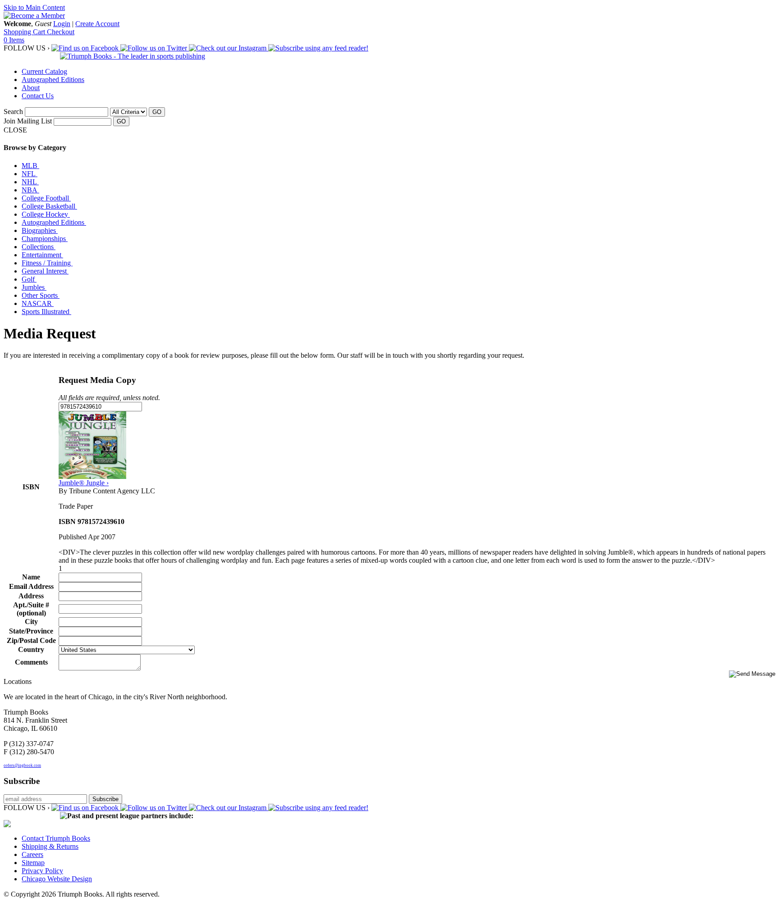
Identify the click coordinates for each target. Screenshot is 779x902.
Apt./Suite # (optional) (31, 609)
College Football (46, 198)
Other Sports (41, 295)
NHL (30, 182)
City (31, 621)
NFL (29, 174)
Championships (45, 238)
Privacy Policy (42, 871)
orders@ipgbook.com (22, 765)
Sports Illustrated (46, 311)
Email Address (31, 586)
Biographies (40, 230)
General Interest (45, 271)
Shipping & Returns (50, 846)
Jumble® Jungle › (84, 483)
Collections (38, 247)
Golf (29, 279)
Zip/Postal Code (31, 640)
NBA (30, 190)
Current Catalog (44, 71)
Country (31, 649)
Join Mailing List (28, 121)
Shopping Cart (25, 32)
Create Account (97, 23)
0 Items (14, 40)
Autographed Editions (53, 79)
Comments (31, 662)
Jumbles (34, 287)
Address (31, 596)
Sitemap (33, 862)
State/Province (31, 631)
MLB (30, 165)
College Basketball (49, 206)
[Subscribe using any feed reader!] (318, 48)
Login (61, 23)
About (31, 87)
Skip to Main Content (34, 7)
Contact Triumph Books (56, 838)
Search (13, 111)
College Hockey (46, 214)
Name (31, 577)
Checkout (60, 32)
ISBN (31, 487)
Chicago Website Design (57, 879)
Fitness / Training (47, 263)
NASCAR (38, 303)
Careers (32, 854)
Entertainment (42, 255)
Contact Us (38, 96)
